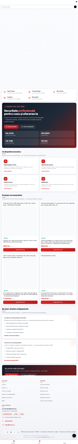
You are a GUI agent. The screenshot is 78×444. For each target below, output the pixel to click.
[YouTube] (10, 432)
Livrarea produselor (45, 384)
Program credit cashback (46, 400)
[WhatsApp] (18, 432)
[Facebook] (3, 432)
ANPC (3, 400)
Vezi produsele (12, 126)
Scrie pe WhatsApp (29, 375)
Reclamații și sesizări (45, 397)
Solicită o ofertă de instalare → (12, 335)
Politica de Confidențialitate (8, 394)
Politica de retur (44, 391)
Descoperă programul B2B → (12, 360)
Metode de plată (44, 387)
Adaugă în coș (20, 249)
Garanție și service (44, 394)
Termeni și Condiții (6, 391)
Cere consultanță (28, 126)
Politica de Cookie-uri (7, 397)
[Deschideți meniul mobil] (1, 2)
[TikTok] (14, 432)
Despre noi (4, 387)
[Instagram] (7, 432)
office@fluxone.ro (10, 425)
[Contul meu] (73, 2)
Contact (4, 384)
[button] (74, 435)
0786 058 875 (13, 375)
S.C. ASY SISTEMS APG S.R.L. (43, 437)
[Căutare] (75, 7)
